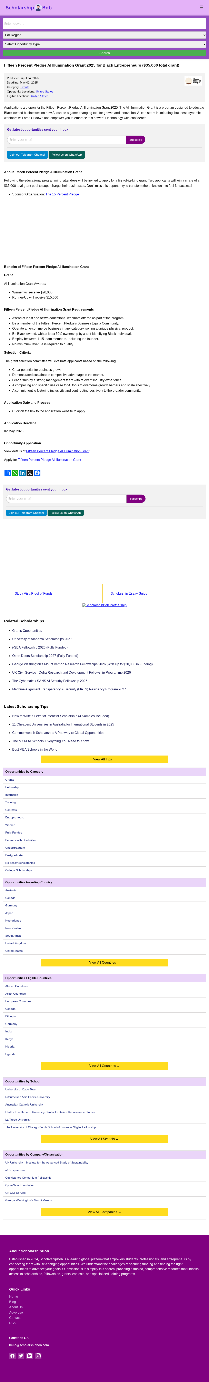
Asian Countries (15, 993)
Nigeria (9, 1046)
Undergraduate (15, 847)
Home (13, 1296)
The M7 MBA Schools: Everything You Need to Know (50, 741)
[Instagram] (38, 1356)
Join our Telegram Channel (27, 154)
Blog (12, 1302)
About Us (16, 1307)
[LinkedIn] (29, 1356)
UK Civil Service (15, 1192)
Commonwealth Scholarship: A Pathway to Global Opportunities (58, 732)
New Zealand (13, 928)
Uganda (10, 1054)
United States (44, 91)
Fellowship (12, 787)
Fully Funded (13, 832)
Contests (11, 809)
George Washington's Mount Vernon (28, 1200)
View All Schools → (104, 1139)
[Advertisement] (104, 228)
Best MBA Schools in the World (34, 749)
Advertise (16, 1312)
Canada (10, 897)
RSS (12, 1323)
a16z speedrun (15, 1170)
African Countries (16, 986)
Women (10, 825)
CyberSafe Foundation (19, 1185)
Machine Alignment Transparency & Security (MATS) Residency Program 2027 (69, 689)
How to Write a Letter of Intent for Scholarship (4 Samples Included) (60, 716)
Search (104, 53)
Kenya (9, 1039)
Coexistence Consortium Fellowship (28, 1177)
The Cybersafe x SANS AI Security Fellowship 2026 (49, 681)
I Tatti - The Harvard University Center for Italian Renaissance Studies (50, 1112)
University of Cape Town (21, 1089)
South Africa (13, 935)
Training (10, 802)
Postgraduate (14, 855)
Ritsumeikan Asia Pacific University (27, 1097)
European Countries (18, 1001)
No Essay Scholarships (20, 862)
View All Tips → (104, 759)
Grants (24, 87)
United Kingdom (15, 943)
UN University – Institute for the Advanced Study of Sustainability (46, 1162)
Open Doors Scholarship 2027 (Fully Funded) (45, 656)
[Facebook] (12, 1356)
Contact (14, 1318)
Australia (11, 890)
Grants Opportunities (27, 630)
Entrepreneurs (14, 817)
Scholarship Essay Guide (129, 593)
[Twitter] (21, 1356)
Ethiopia (10, 1016)
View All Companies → (104, 1212)
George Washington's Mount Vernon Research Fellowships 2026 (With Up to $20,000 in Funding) (82, 664)
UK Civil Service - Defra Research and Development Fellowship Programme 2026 (71, 672)
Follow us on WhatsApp (66, 154)
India (8, 1031)
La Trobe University (17, 1119)
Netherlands (13, 920)
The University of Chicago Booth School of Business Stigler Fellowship (50, 1127)
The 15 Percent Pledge (62, 194)
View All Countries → (104, 962)
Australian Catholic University (24, 1104)
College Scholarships (18, 870)
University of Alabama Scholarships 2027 (42, 639)
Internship (11, 794)
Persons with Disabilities (20, 840)
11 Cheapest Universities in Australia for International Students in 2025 (63, 724)
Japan (9, 913)
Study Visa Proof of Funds (33, 593)
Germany (11, 905)
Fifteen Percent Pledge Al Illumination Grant (57, 451)
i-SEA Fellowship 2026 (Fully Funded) (40, 647)
